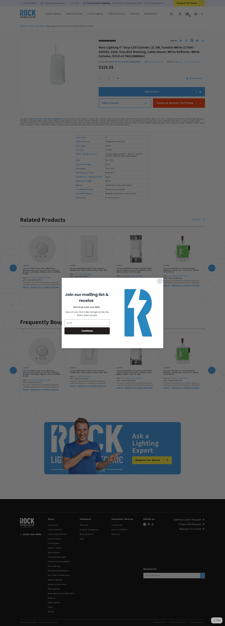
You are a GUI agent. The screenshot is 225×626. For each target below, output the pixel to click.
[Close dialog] (160, 281)
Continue (87, 330)
